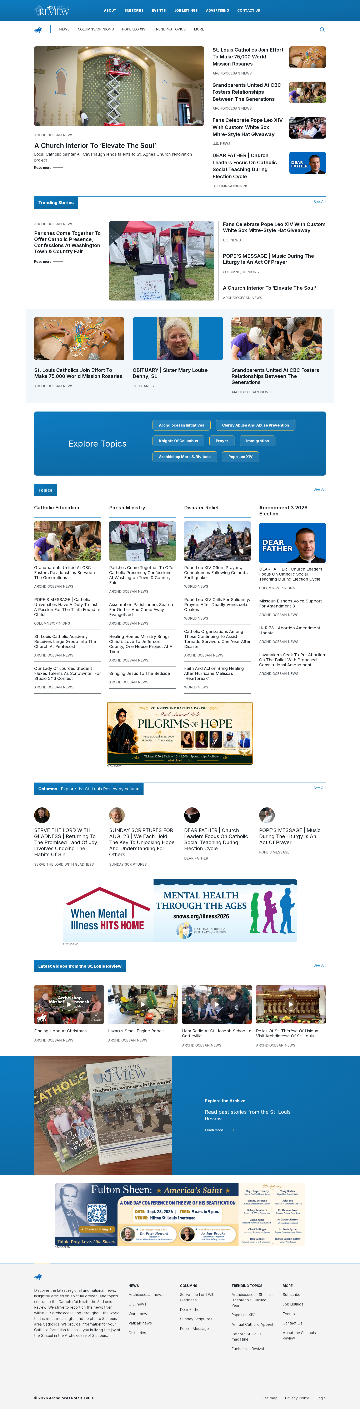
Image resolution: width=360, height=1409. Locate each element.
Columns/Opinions (96, 29)
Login (321, 1398)
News (64, 29)
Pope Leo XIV (133, 29)
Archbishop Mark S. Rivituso (185, 457)
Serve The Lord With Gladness (64, 864)
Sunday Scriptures (128, 864)
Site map (270, 1398)
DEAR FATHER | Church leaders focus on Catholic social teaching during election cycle (290, 574)
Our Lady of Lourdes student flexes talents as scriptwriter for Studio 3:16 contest (67, 673)
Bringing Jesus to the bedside (139, 673)
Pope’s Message (194, 1328)
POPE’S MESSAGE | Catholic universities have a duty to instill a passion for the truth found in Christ (67, 607)
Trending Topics (170, 29)
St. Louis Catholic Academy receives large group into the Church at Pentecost (65, 641)
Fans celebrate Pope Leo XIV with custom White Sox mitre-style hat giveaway (247, 127)
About (110, 10)
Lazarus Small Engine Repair (136, 1030)
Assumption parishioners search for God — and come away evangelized (141, 609)
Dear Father (196, 858)
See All (320, 201)
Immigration (257, 441)
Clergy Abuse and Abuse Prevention (255, 425)
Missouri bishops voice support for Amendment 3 (290, 603)
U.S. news (221, 143)
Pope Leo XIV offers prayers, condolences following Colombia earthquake (217, 572)
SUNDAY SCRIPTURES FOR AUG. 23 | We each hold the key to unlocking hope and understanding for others (142, 842)
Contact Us (248, 10)
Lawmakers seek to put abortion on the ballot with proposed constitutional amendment (292, 659)
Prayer (222, 441)
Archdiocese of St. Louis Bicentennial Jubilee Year (252, 1299)
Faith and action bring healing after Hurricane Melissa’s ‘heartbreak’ (214, 673)
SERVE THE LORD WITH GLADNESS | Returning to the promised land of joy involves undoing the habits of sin (65, 842)
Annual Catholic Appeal (252, 1324)
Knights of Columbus (178, 441)
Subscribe (134, 10)
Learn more (214, 1130)
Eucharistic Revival (247, 1349)
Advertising (217, 10)
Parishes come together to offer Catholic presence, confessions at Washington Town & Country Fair (67, 242)
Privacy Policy (297, 1398)
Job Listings (186, 10)
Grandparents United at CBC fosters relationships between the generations (246, 92)
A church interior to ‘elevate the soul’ (95, 145)
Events (159, 10)
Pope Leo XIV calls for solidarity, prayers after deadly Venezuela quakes (217, 604)
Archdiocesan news (53, 135)
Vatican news (140, 1323)
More (199, 29)
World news (196, 586)
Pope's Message (274, 852)
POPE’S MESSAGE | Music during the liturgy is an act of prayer (268, 259)
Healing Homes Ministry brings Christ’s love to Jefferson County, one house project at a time (140, 644)
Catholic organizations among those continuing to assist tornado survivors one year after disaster (217, 639)
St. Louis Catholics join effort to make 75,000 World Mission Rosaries (247, 57)
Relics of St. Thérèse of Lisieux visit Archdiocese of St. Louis (287, 1033)
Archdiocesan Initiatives (181, 425)
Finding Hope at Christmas (60, 1030)
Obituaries (143, 386)
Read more (42, 167)
